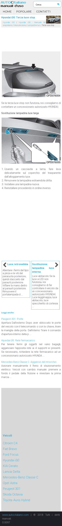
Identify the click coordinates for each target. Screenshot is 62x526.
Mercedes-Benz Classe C (20, 477)
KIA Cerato (10, 466)
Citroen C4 (10, 443)
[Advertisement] (31, 38)
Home (7, 11)
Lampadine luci (34, 25)
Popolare (24, 11)
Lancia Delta (11, 472)
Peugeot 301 (12, 489)
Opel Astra (10, 483)
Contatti (43, 11)
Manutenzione (20, 25)
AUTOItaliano (13, 4)
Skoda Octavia (13, 494)
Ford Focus (10, 454)
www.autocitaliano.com (15, 514)
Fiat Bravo (10, 449)
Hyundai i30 (8, 22)
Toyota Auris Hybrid (16, 500)
